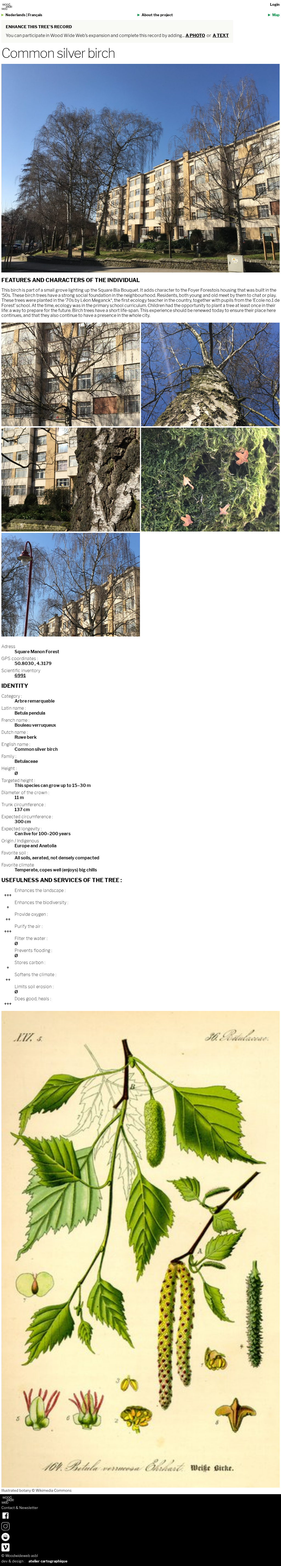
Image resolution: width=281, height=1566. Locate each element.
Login (275, 4)
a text (221, 35)
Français (35, 15)
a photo (195, 35)
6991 (20, 675)
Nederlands (15, 15)
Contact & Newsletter (19, 1508)
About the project (157, 15)
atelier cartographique (48, 1561)
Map (276, 15)
